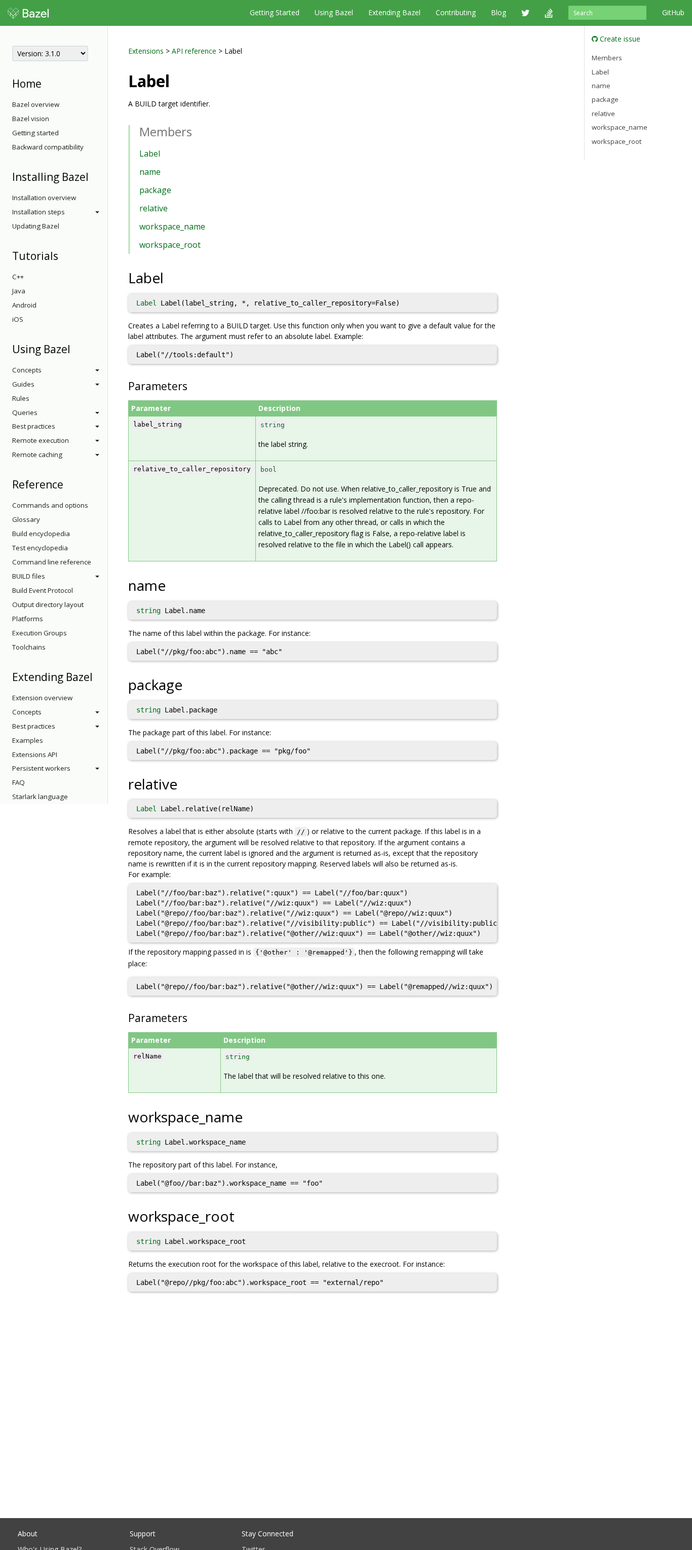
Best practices (33, 426)
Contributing (456, 12)
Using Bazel (334, 12)
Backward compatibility (48, 147)
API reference (194, 51)
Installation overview (44, 197)
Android (24, 305)
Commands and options (50, 505)
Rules (20, 398)
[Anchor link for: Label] (171, 277)
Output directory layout (48, 604)
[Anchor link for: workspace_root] (242, 1215)
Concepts (27, 369)
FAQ (18, 782)
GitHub (673, 12)
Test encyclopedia (40, 547)
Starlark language (40, 796)
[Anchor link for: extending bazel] (98, 676)
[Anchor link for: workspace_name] (250, 1116)
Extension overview (42, 697)
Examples (27, 740)
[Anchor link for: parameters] (192, 385)
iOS (17, 319)
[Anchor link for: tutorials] (63, 255)
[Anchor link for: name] (173, 585)
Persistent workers (41, 768)
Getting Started (274, 12)
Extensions (146, 51)
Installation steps (38, 211)
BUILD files (28, 576)
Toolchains (29, 647)
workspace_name (172, 226)
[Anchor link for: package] (189, 684)
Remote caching (37, 454)
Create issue (619, 39)
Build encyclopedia (41, 533)
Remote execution (40, 440)
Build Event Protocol (42, 590)
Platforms (27, 618)
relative (153, 208)
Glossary (26, 519)
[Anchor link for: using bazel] (75, 348)
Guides (23, 384)
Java (18, 290)
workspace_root (170, 244)
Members (607, 57)
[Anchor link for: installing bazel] (94, 176)
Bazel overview (35, 104)
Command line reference (51, 561)
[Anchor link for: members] (198, 131)
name (150, 171)
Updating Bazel (35, 226)
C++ (18, 276)
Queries (24, 412)
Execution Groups (39, 632)
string (272, 425)
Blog (498, 12)
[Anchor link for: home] (47, 83)
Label (149, 153)
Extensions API (34, 754)
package (155, 190)
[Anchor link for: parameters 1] (192, 1017)
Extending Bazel (394, 12)
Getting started (35, 132)
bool (268, 469)
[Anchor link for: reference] (68, 483)
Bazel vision (30, 118)
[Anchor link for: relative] (184, 783)
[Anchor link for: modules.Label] (178, 80)
